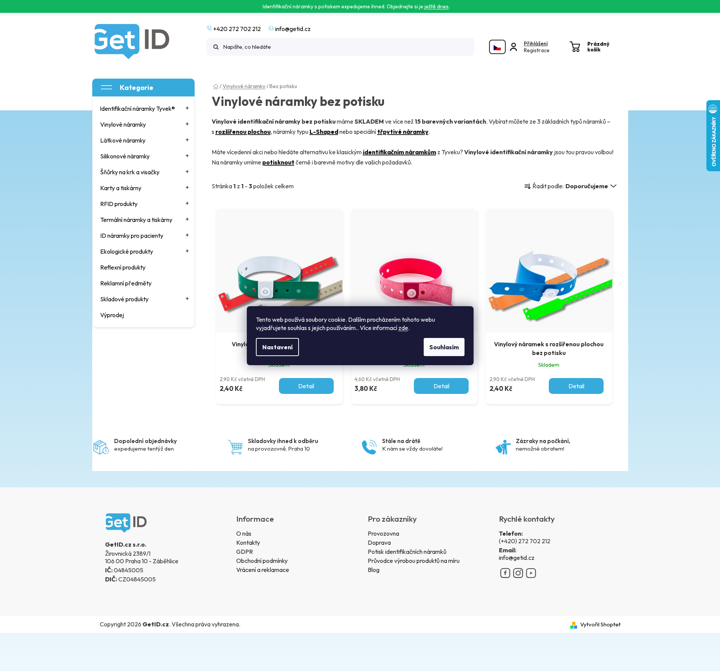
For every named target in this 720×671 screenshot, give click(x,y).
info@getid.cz (516, 557)
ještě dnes (436, 6)
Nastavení (277, 347)
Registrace (537, 50)
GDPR (244, 551)
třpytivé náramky (403, 131)
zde (403, 328)
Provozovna (383, 533)
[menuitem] (144, 108)
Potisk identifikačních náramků (407, 551)
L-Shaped (324, 131)
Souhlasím (444, 347)
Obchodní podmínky (262, 560)
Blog (373, 569)
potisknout (278, 162)
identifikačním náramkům (399, 152)
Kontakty (248, 542)
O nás (243, 533)
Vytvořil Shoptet (600, 624)
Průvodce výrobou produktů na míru (414, 560)
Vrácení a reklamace (262, 569)
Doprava (379, 542)
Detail (306, 386)
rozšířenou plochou (243, 131)
